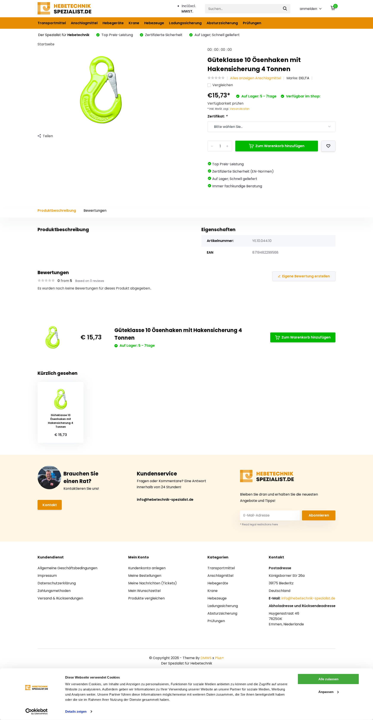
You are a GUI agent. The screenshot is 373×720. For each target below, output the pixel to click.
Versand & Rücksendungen (60, 598)
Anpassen (325, 691)
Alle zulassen (328, 679)
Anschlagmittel (84, 23)
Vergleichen (222, 85)
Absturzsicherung (222, 23)
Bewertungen (95, 210)
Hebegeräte (113, 23)
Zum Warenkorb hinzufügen (279, 145)
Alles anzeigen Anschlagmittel (255, 78)
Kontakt (50, 504)
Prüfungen (252, 23)
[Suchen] (285, 9)
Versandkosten (240, 109)
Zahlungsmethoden (54, 590)
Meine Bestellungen (144, 575)
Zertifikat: (217, 116)
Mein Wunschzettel (144, 590)
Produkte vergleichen (146, 598)
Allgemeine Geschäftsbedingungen (67, 568)
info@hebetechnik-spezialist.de (165, 499)
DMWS (206, 657)
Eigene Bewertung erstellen (306, 276)
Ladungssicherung (185, 23)
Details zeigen (76, 711)
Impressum (47, 575)
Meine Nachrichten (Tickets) (152, 583)
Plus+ (219, 657)
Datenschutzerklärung (57, 583)
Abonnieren (319, 515)
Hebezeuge (154, 23)
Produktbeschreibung (57, 210)
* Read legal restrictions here (259, 524)
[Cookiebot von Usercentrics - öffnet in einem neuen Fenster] (36, 711)
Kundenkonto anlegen (147, 568)
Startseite (46, 44)
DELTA (304, 78)
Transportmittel (52, 23)
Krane (134, 23)
